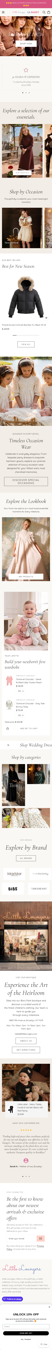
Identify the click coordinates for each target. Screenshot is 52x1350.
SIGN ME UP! (26, 1333)
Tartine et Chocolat (25, 676)
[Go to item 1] (23, 93)
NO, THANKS (26, 1339)
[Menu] (3, 12)
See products (26, 577)
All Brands (26, 858)
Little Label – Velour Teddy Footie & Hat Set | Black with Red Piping (30, 1107)
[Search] (44, 12)
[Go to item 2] (26, 93)
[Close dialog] (49, 1306)
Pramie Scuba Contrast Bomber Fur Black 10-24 (24, 325)
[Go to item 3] (29, 93)
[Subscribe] (41, 1239)
